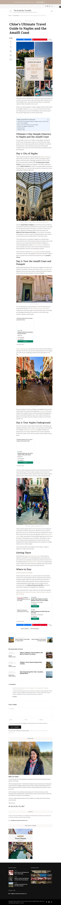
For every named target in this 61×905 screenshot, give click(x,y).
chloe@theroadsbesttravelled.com (19, 820)
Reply (15, 696)
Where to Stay (21, 129)
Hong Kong (11, 675)
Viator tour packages (22, 349)
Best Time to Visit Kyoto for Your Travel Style (21, 873)
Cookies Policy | (36, 901)
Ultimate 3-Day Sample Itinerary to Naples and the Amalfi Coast (33, 121)
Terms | (23, 901)
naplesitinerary (35, 628)
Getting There (21, 128)
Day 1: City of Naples (23, 123)
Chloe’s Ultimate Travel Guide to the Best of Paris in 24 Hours (31, 653)
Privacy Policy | (28, 901)
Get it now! (40, 2)
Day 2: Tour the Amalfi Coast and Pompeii (28, 124)
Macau (10, 665)
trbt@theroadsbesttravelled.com (18, 893)
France (10, 655)
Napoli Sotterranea (31, 429)
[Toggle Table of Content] (47, 120)
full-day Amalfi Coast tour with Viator (38, 308)
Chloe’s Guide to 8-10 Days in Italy (30, 592)
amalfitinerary (25, 628)
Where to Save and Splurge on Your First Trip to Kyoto (21, 879)
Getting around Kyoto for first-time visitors (20, 885)
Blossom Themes (20, 903)
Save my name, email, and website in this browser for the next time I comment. (29, 723)
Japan (15, 870)
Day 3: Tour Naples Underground (26, 126)
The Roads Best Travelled (22, 10)
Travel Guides (12, 656)
